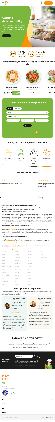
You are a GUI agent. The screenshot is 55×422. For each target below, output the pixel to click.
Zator (41, 256)
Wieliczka (29, 278)
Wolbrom (29, 284)
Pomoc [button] (4, 408)
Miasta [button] (4, 412)
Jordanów (4, 282)
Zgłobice (41, 259)
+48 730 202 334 (7, 386)
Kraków (16, 253)
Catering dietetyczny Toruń (25, 245)
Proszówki (30, 253)
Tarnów (29, 269)
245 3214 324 (41, 132)
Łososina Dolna (18, 263)
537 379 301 (15, 310)
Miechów (17, 265)
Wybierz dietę (7, 35)
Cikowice (4, 270)
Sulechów (29, 265)
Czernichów (4, 274)
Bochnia (4, 259)
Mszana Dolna (17, 269)
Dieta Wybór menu (12, 87)
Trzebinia (29, 272)
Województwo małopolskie (9, 249)
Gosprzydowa (5, 281)
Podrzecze (17, 284)
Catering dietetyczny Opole (14, 245)
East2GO (51, 417)
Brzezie (3, 263)
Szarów (29, 268)
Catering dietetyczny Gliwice (36, 245)
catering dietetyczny (10, 240)
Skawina (29, 259)
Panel (41, 3)
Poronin (29, 251)
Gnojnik (3, 278)
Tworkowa (30, 274)
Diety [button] (3, 399)
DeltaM (46, 417)
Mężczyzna (17, 108)
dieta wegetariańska (12, 229)
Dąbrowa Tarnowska (6, 275)
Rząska (29, 256)
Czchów (4, 272)
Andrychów (4, 251)
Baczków (4, 253)
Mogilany (17, 266)
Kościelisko (17, 251)
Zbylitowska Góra (43, 257)
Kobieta (9, 108)
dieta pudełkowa (48, 228)
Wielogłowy (30, 279)
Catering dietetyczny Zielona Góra (14, 246)
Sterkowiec (30, 263)
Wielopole (29, 281)
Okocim (16, 279)
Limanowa (17, 260)
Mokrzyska (17, 268)
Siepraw (29, 257)
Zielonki (41, 260)
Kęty (3, 284)
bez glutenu (27, 231)
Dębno (3, 276)
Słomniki (29, 260)
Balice (3, 254)
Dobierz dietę (27, 125)
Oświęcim (17, 282)
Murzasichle (17, 270)
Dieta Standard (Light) (33, 87)
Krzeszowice (17, 257)
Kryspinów (17, 254)
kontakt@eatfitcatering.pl (19, 312)
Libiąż (16, 259)
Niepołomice (17, 274)
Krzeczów (17, 256)
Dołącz (37, 356)
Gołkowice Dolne (5, 279)
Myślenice (17, 272)
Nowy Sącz (17, 275)
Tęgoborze (30, 270)
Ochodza (17, 278)
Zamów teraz (48, 3)
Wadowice (30, 276)
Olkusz (16, 281)
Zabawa (41, 251)
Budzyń (3, 265)
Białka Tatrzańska (5, 256)
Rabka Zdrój (30, 254)
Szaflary (29, 266)
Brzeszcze (4, 262)
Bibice (3, 257)
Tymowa (29, 275)
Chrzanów (4, 269)
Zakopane (42, 254)
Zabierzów (42, 253)
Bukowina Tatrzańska (6, 266)
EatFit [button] (4, 404)
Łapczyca (17, 262)
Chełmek (4, 268)
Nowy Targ (17, 276)
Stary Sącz (30, 262)
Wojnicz (29, 282)
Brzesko (3, 260)
